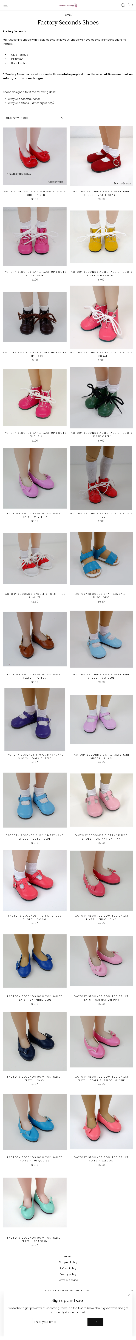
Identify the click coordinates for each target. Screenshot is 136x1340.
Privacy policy (68, 1274)
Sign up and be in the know (67, 1290)
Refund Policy (68, 1268)
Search (68, 1256)
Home (67, 15)
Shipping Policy (68, 1262)
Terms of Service (68, 1280)
